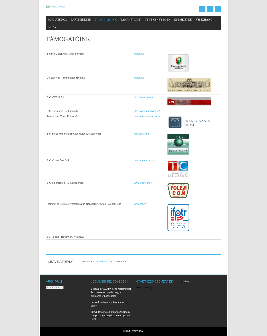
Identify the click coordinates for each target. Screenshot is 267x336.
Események (183, 19)
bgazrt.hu (139, 53)
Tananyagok (130, 19)
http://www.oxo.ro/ (143, 97)
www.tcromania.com (144, 160)
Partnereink (81, 19)
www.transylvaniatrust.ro (147, 116)
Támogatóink (106, 19)
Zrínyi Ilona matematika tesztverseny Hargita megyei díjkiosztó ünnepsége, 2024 (110, 315)
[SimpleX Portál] (55, 6)
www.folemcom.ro (143, 182)
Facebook (202, 9)
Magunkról (57, 19)
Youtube (210, 9)
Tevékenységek (158, 19)
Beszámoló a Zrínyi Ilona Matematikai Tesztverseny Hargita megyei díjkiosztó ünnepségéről (111, 292)
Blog (52, 26)
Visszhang (204, 19)
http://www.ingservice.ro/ (147, 111)
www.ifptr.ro (140, 204)
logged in (100, 261)
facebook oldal (141, 133)
